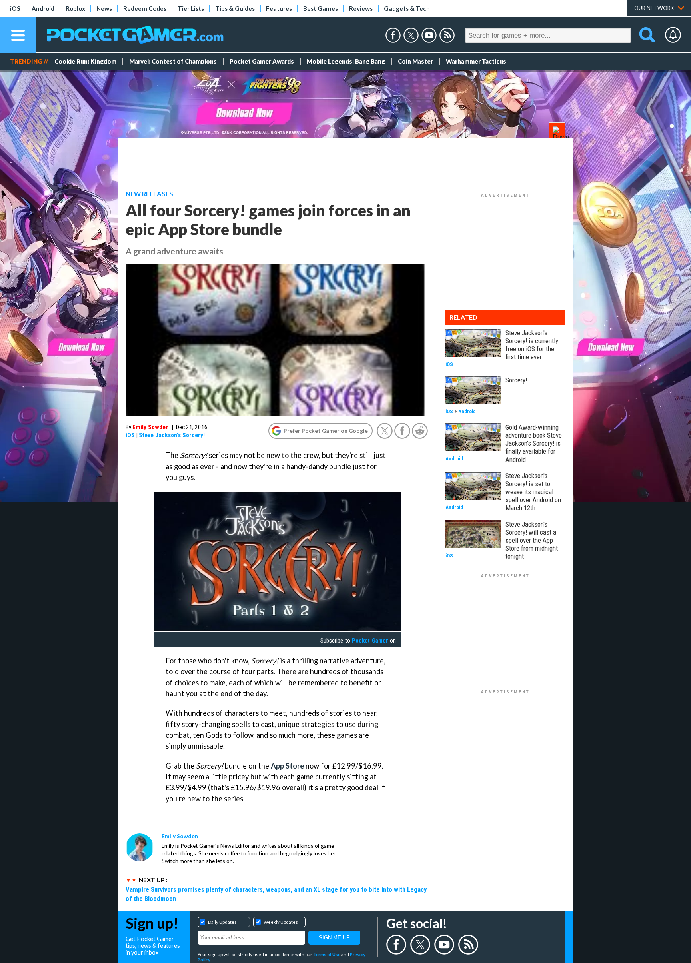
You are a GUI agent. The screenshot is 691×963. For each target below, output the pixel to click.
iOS (15, 8)
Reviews (361, 8)
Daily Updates (222, 922)
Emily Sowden (150, 427)
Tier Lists (191, 8)
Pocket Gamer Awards (262, 61)
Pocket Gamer (370, 640)
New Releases (149, 194)
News (104, 8)
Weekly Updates (281, 922)
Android (43, 8)
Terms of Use (326, 954)
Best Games (320, 8)
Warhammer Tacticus (476, 61)
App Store (287, 765)
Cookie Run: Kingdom (85, 61)
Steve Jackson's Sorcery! (172, 435)
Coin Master (415, 61)
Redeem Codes (144, 8)
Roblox (75, 8)
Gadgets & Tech (407, 8)
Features (279, 8)
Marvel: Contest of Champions (173, 61)
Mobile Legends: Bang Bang (346, 61)
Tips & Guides (235, 8)
